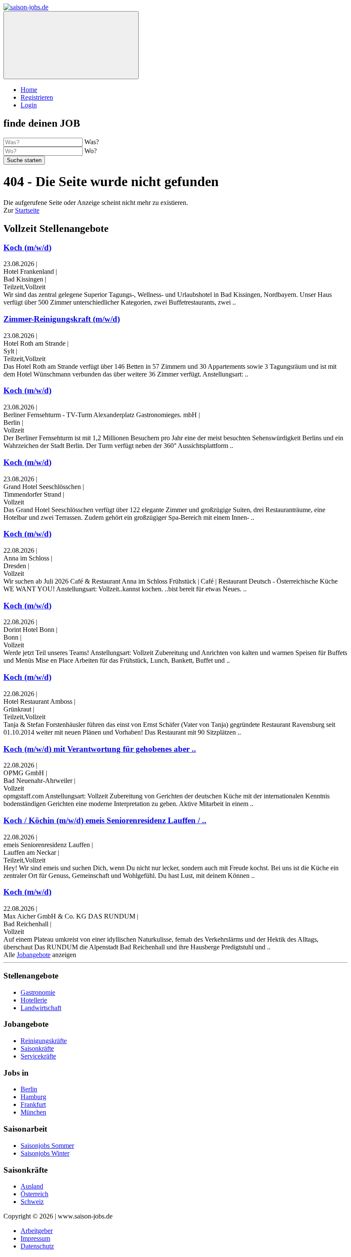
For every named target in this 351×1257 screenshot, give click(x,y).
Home (29, 89)
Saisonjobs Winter (45, 1153)
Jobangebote (34, 954)
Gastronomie (38, 992)
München (33, 1112)
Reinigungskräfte (44, 1040)
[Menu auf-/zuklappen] (71, 45)
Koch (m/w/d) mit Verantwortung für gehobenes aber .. (99, 748)
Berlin (29, 1089)
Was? (91, 141)
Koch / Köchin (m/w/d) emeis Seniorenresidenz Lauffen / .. (104, 820)
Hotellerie (34, 1000)
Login (29, 105)
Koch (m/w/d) (27, 247)
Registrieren (37, 97)
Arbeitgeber (37, 1230)
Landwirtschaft (41, 1007)
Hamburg (33, 1096)
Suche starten (24, 160)
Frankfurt (33, 1104)
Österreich (34, 1194)
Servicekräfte (38, 1056)
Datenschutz (37, 1246)
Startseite (27, 210)
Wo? (90, 150)
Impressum (35, 1238)
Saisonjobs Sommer (47, 1145)
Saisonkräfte (37, 1048)
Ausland (32, 1186)
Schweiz (32, 1201)
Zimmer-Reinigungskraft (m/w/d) (61, 318)
